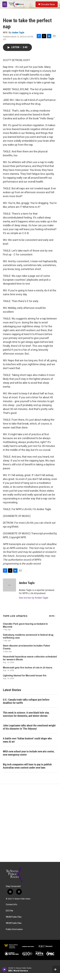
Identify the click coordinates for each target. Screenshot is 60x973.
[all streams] (56, 969)
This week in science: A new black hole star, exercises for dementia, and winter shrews (26, 714)
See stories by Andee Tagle (33, 597)
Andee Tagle (18, 32)
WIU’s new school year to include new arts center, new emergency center (28, 753)
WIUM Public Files (14, 917)
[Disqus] (30, 823)
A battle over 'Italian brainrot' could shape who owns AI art (27, 740)
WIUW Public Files (14, 923)
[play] (4, 969)
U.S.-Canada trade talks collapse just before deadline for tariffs (26, 701)
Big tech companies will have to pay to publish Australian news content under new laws (27, 766)
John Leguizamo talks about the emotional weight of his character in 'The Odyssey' (29, 727)
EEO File (9, 911)
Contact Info (11, 904)
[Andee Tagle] (9, 584)
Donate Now (48, 4)
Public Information (14, 929)
